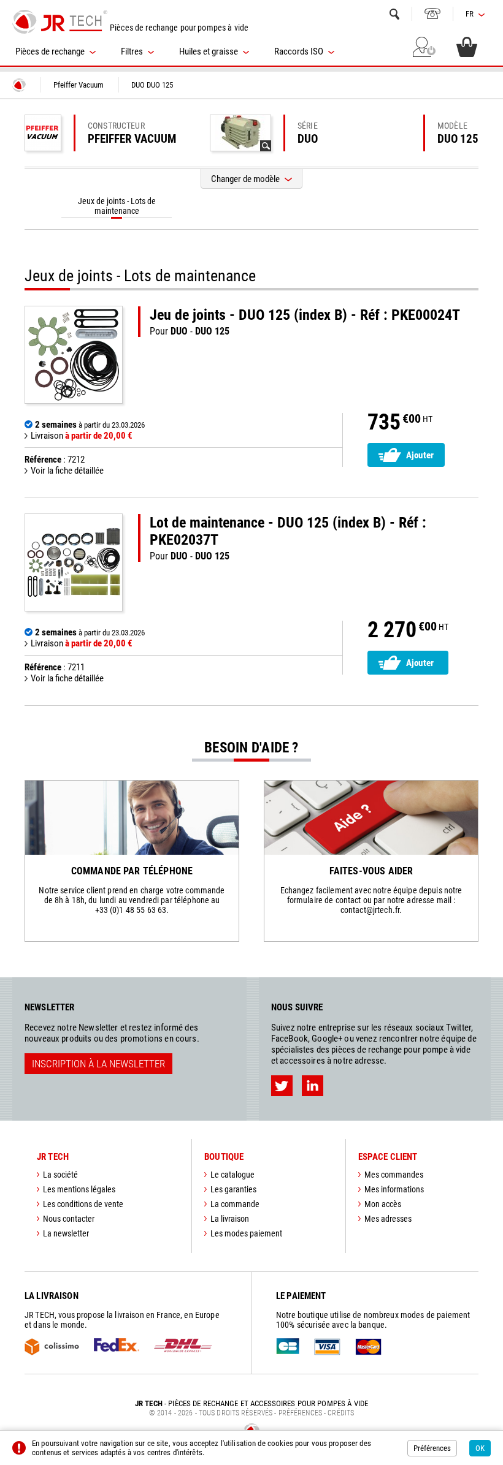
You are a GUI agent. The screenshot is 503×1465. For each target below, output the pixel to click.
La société (60, 1174)
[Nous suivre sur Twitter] (282, 1085)
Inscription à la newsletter (98, 1064)
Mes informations (394, 1189)
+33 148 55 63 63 (432, 14)
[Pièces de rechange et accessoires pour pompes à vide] (59, 21)
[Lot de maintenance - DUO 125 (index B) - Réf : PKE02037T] (74, 562)
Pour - (305, 321)
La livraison (229, 1219)
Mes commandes (393, 1174)
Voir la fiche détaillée (67, 470)
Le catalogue (232, 1174)
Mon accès (382, 1204)
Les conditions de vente (83, 1204)
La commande (234, 1204)
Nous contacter (68, 1219)
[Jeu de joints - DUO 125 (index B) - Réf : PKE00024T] (74, 355)
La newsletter (66, 1233)
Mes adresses (388, 1219)
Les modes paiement (246, 1233)
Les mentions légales (79, 1189)
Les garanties (233, 1189)
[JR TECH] (19, 85)
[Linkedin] (312, 1085)
